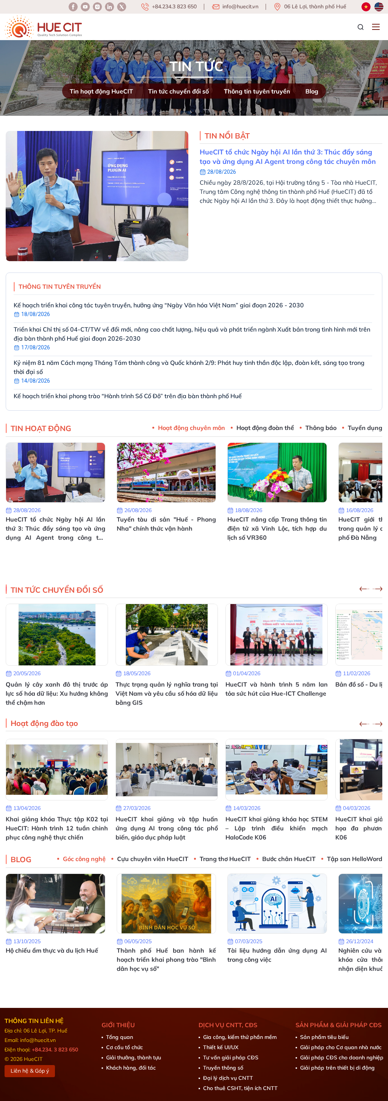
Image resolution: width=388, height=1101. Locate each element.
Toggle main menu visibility (376, 26)
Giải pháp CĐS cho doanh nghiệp (341, 1057)
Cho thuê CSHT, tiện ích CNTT (240, 1088)
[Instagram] (109, 6)
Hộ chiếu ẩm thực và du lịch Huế (52, 950)
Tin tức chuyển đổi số (178, 91)
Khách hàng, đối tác (131, 1067)
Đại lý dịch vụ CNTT (228, 1078)
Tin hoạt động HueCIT (101, 91)
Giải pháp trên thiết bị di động (337, 1067)
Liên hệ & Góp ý (30, 1070)
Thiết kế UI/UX (220, 1047)
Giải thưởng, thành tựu (133, 1057)
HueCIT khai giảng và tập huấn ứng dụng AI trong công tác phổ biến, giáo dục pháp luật (167, 828)
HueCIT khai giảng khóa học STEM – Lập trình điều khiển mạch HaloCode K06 (276, 828)
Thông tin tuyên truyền (257, 91)
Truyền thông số (223, 1067)
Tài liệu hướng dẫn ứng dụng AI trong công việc (277, 955)
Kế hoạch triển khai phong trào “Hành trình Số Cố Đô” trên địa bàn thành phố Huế (128, 396)
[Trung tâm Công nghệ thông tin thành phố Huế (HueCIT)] (43, 27)
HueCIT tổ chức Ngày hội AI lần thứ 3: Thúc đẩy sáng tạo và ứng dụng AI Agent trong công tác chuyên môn (288, 157)
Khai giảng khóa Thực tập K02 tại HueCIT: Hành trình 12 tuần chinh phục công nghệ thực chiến (57, 828)
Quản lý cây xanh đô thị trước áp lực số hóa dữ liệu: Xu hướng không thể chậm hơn (57, 693)
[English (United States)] (378, 6)
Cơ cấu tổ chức (124, 1047)
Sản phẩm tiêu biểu (324, 1037)
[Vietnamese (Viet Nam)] (366, 6)
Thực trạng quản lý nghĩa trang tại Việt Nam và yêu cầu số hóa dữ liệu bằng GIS (167, 693)
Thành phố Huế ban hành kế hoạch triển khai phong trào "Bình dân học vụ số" (166, 959)
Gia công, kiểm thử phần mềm (240, 1037)
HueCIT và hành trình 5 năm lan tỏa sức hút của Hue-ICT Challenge (276, 689)
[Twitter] (121, 6)
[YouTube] (85, 6)
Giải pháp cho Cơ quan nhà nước (341, 1047)
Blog (311, 91)
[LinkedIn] (97, 6)
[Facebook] (73, 6)
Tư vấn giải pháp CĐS (230, 1057)
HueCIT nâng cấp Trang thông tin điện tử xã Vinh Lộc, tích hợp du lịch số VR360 (277, 528)
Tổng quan (119, 1037)
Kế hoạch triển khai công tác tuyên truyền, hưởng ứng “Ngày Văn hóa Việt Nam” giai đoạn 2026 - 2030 (159, 305)
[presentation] (364, 589)
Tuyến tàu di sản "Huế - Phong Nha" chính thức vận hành (166, 523)
